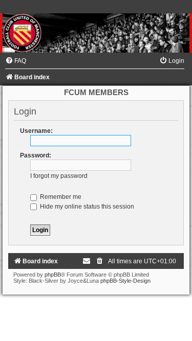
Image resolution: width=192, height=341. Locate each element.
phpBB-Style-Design (125, 281)
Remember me (59, 196)
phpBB (53, 274)
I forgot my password (59, 175)
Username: (36, 130)
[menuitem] (15, 60)
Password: (35, 155)
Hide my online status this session (86, 206)
